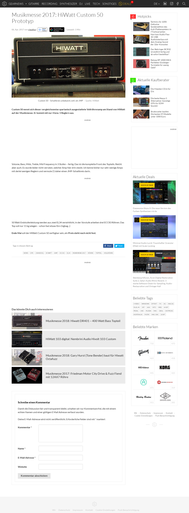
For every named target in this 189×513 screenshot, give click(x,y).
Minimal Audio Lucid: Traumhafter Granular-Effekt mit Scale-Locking (153, 233)
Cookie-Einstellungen (144, 416)
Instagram (171, 3)
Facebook (178, 3)
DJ (81, 3)
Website (22, 466)
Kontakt (169, 413)
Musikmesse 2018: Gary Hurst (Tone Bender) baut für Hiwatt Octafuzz (84, 357)
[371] (143, 382)
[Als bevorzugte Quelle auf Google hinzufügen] (56, 29)
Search (184, 4)
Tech (96, 3)
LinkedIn (165, 3)
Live (87, 3)
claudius (32, 29)
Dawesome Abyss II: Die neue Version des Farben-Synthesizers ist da (152, 198)
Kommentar (25, 427)
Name (21, 448)
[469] (144, 352)
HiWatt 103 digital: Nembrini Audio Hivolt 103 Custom (81, 339)
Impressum (158, 413)
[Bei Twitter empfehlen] (119, 246)
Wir (135, 413)
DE (156, 3)
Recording (49, 3)
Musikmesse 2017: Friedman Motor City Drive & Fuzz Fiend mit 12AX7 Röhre (84, 375)
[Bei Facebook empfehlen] (108, 246)
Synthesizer (68, 3)
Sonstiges (109, 3)
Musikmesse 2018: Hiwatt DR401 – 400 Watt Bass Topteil (83, 321)
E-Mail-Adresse (26, 457)
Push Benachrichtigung (165, 416)
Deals (127, 3)
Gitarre (33, 3)
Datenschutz (145, 413)
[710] (144, 337)
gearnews (16, 3)
